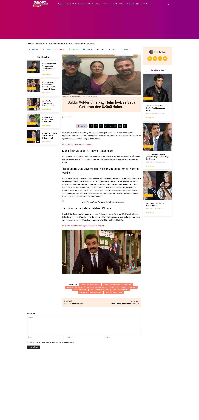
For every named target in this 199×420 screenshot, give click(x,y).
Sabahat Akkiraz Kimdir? (74, 303)
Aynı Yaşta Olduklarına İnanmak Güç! (48, 103)
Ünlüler (39, 44)
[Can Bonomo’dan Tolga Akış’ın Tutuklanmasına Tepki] (33, 67)
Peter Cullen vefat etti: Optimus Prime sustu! (50, 135)
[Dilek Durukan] (151, 52)
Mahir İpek (114, 287)
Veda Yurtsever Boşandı (99, 290)
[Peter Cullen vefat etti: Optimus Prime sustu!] (33, 136)
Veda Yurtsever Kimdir (114, 292)
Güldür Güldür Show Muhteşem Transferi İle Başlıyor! (83, 225)
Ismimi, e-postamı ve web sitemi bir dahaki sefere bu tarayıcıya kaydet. (52, 342)
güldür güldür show (74, 287)
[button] (168, 4)
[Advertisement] (99, 23)
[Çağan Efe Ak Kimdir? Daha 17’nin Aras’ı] (33, 120)
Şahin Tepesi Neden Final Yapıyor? (125, 303)
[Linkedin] (110, 126)
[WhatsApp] (106, 126)
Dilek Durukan (159, 52)
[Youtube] (165, 58)
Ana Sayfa (30, 44)
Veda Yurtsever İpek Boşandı (90, 292)
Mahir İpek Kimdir (80, 290)
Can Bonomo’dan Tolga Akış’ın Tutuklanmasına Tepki (49, 66)
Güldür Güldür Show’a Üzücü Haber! (77, 144)
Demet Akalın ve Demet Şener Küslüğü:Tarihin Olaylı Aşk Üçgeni (49, 85)
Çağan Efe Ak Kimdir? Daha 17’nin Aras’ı (47, 119)
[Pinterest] (101, 126)
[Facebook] (91, 126)
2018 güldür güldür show (90, 285)
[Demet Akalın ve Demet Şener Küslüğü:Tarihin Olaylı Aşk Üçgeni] (33, 85)
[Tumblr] (125, 126)
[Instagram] (155, 58)
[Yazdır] (120, 126)
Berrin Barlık (149, 113)
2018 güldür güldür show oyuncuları (117, 285)
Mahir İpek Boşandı (128, 287)
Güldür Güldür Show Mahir (96, 287)
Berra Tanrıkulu (150, 162)
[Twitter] (96, 126)
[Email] (115, 126)
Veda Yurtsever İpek (120, 290)
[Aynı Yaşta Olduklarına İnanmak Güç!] (33, 104)
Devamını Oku (46, 74)
